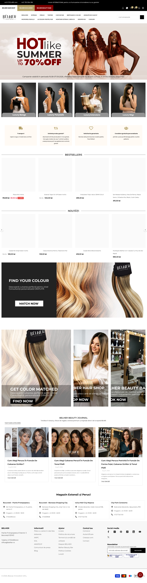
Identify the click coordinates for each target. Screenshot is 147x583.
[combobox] (128, 17)
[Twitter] (108, 537)
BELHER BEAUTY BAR (44, 8)
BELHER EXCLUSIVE (26, 8)
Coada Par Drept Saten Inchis (18, 250)
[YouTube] (141, 2)
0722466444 (11, 517)
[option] (18, 179)
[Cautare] (130, 17)
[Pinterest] (121, 531)
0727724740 (118, 515)
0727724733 (82, 517)
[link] (21, 135)
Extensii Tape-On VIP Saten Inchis (55, 194)
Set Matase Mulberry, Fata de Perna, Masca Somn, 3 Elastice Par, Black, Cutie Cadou (127, 196)
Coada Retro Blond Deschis (92, 250)
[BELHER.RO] (19, 100)
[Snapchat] (133, 531)
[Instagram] (138, 2)
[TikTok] (144, 2)
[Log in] (123, 8)
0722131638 (46, 517)
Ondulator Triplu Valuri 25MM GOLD (92, 194)
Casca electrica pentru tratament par (55, 250)
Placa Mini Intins (18, 194)
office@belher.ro (8, 542)
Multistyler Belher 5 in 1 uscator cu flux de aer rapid (128, 252)
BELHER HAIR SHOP (8, 8)
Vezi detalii (12, 478)
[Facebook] (134, 2)
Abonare (138, 550)
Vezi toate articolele (13, 423)
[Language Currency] (143, 8)
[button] (2, 230)
